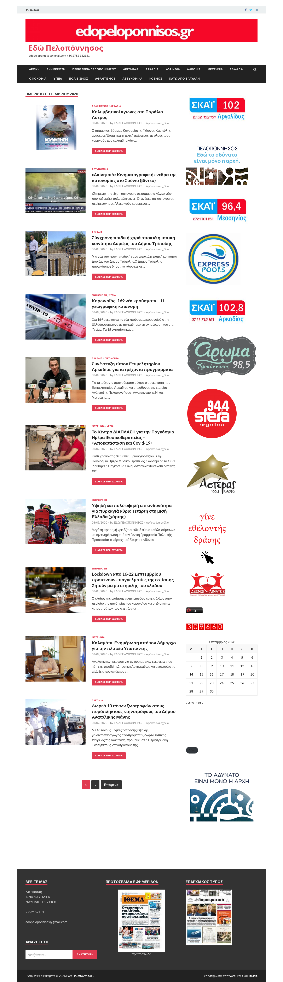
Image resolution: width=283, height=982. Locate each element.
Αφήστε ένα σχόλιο (157, 123)
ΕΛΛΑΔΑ (236, 69)
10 (222, 666)
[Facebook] (246, 10)
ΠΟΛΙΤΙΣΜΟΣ (78, 78)
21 (191, 683)
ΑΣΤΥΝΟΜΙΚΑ (132, 78)
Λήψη (192, 750)
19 (242, 674)
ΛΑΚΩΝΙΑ (194, 69)
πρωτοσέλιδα (141, 954)
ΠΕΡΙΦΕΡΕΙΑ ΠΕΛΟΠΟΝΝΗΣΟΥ (94, 69)
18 (232, 674)
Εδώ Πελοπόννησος (66, 48)
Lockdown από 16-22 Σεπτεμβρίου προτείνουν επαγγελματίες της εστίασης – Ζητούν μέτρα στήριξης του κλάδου (134, 579)
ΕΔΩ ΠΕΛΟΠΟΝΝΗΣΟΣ (128, 123)
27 (252, 683)
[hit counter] (204, 629)
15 (201, 674)
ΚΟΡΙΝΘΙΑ (173, 69)
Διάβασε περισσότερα (109, 151)
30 (211, 691)
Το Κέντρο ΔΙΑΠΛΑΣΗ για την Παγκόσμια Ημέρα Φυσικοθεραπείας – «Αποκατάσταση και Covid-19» (133, 437)
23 (211, 683)
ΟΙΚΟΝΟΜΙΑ (37, 78)
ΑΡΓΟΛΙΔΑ (130, 69)
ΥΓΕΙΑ (57, 78)
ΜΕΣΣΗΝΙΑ (215, 69)
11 (232, 666)
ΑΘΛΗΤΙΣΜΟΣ (105, 78)
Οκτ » (199, 703)
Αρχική (34, 69)
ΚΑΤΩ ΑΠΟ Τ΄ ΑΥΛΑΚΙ (184, 78)
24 (222, 683)
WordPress (235, 975)
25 (232, 683)
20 (252, 674)
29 (201, 691)
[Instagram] (256, 10)
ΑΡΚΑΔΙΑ (151, 69)
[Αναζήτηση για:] (61, 954)
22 (201, 683)
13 (252, 666)
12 (242, 666)
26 (242, 683)
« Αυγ (190, 703)
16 (211, 674)
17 (222, 674)
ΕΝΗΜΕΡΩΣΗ (56, 69)
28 (191, 691)
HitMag (252, 975)
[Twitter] (250, 10)
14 (191, 674)
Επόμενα (111, 785)
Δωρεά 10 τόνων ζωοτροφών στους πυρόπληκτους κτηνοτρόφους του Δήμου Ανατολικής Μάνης (133, 711)
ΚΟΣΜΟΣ (155, 78)
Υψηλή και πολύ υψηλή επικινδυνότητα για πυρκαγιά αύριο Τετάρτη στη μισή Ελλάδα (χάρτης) (132, 511)
